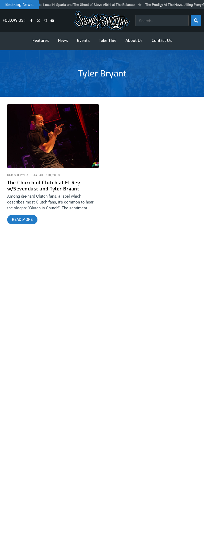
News (63, 40)
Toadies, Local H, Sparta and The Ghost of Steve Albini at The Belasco (77, 5)
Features (40, 40)
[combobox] (162, 20)
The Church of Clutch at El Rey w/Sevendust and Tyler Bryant (43, 186)
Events (83, 40)
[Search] (196, 20)
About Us (134, 40)
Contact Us (162, 40)
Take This (107, 40)
